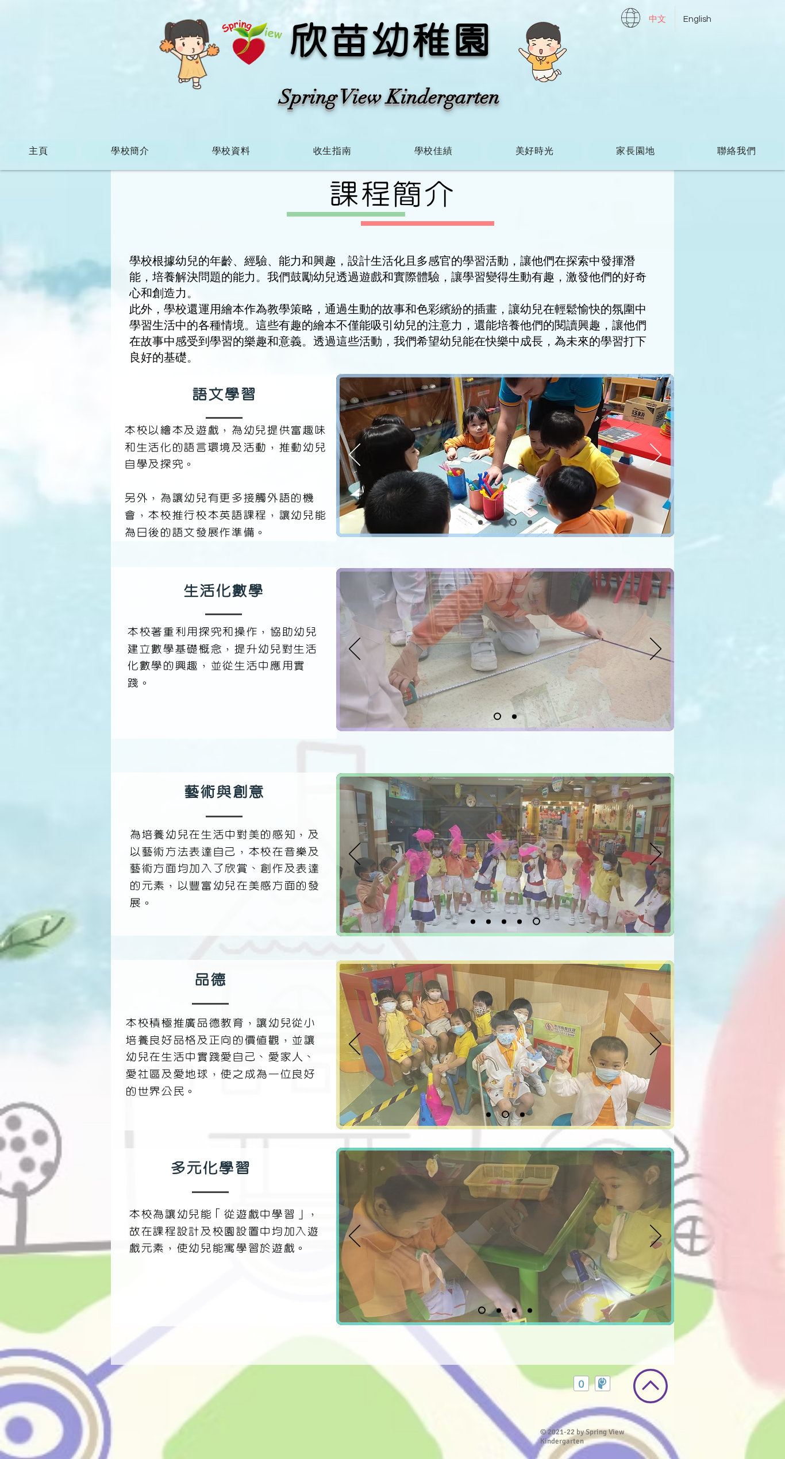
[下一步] (655, 455)
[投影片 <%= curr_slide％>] (480, 522)
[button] (130, 151)
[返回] (354, 455)
